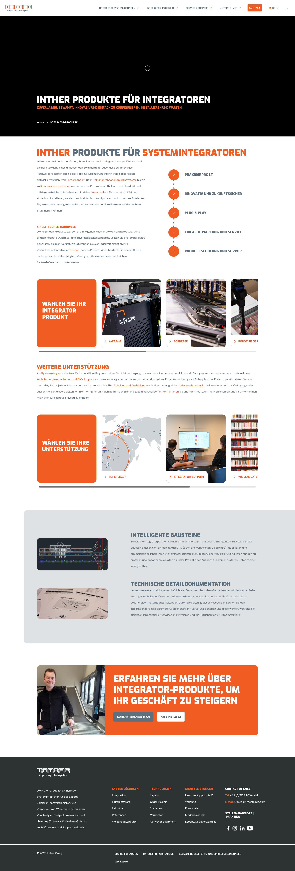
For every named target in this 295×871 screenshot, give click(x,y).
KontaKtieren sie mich (133, 716)
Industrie (117, 808)
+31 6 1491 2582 (171, 716)
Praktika (233, 816)
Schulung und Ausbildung (129, 385)
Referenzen (117, 477)
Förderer (181, 341)
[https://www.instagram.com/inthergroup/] (234, 828)
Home (40, 122)
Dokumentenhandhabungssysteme (115, 180)
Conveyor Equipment (163, 821)
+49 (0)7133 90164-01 (244, 795)
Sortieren (156, 808)
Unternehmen (228, 8)
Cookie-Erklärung (126, 854)
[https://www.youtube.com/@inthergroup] (250, 828)
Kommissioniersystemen (55, 186)
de (273, 8)
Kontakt (254, 7)
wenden (74, 250)
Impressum (121, 861)
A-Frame (115, 341)
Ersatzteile (192, 808)
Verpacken (156, 815)
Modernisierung (195, 815)
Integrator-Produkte (160, 8)
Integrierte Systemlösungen (117, 8)
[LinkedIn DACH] (242, 828)
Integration (119, 795)
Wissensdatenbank (192, 385)
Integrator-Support (189, 477)
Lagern (154, 795)
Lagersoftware (121, 802)
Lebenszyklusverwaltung (200, 821)
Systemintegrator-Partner (57, 373)
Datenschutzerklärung (158, 854)
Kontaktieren (171, 391)
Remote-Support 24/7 (199, 795)
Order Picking (158, 802)
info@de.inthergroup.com (249, 802)
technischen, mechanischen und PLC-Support (65, 379)
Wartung (190, 802)
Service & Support (197, 8)
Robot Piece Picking (252, 341)
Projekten (97, 192)
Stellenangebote (238, 813)
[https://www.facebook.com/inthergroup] (228, 828)
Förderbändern (76, 180)
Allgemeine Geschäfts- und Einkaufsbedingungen (210, 854)
